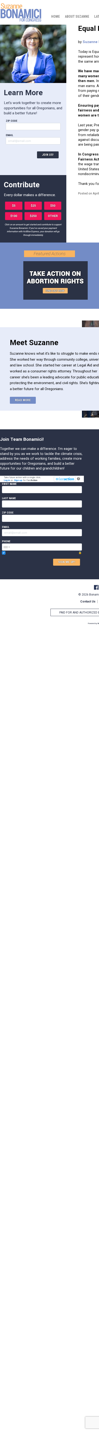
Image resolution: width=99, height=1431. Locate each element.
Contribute (22, 184)
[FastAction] (64, 479)
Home (55, 16)
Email (9, 135)
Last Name (9, 498)
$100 (13, 216)
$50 (52, 205)
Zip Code (11, 120)
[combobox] (6, 547)
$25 (33, 205)
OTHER (53, 216)
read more (23, 400)
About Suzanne (77, 16)
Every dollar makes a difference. (30, 195)
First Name (9, 484)
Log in (7, 480)
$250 (33, 216)
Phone (6, 541)
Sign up (18, 480)
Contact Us (87, 601)
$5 (13, 205)
